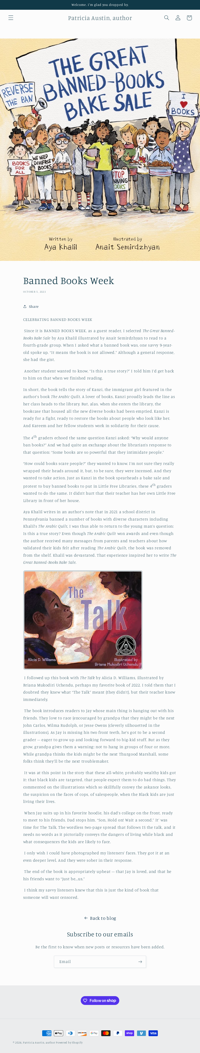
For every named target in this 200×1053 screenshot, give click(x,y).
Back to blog (103, 918)
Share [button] (34, 306)
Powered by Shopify (69, 1042)
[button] (10, 17)
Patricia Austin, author (39, 1042)
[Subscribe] (140, 962)
